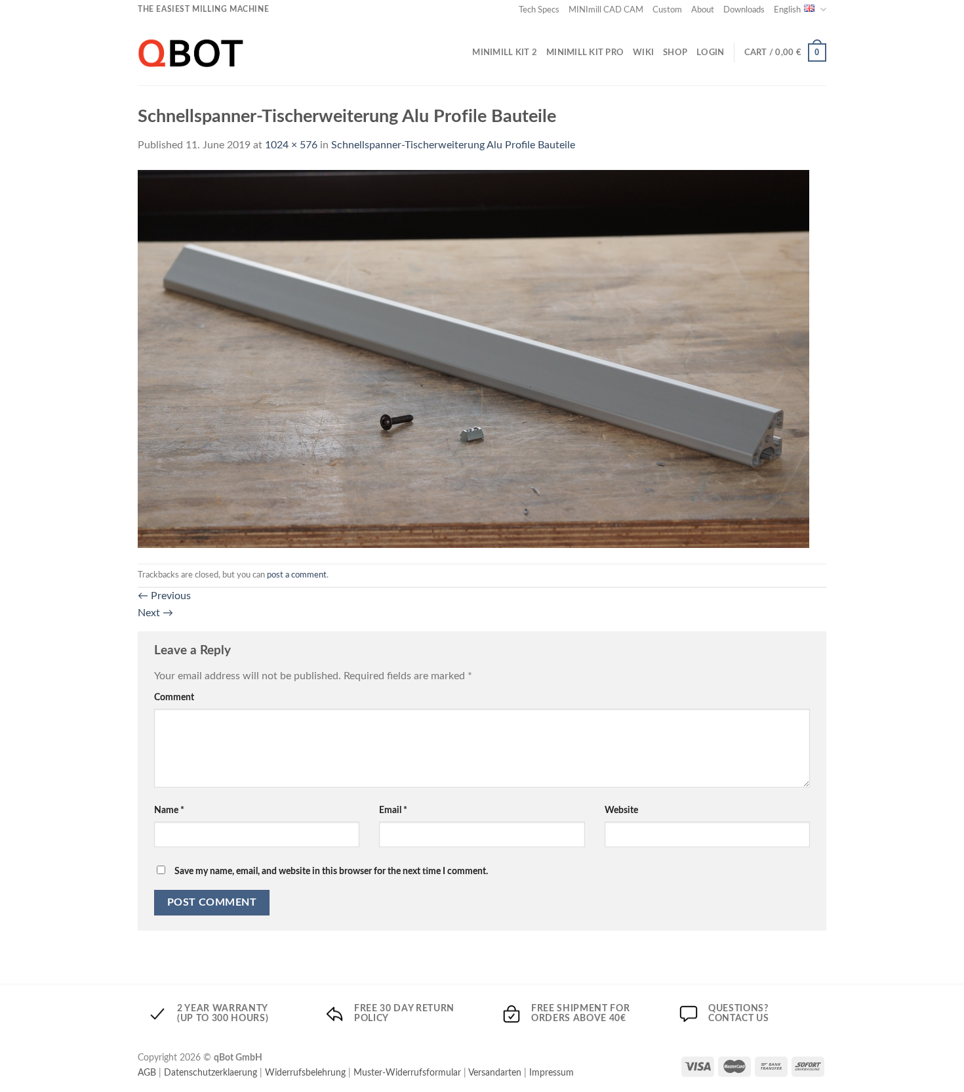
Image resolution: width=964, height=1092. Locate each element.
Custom (667, 10)
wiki (643, 52)
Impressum (551, 1073)
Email (393, 810)
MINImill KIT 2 (504, 52)
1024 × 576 (291, 145)
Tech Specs (539, 10)
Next (155, 613)
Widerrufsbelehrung (305, 1073)
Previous (164, 596)
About (702, 10)
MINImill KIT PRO (585, 52)
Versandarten (494, 1073)
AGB (147, 1073)
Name (169, 810)
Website (621, 810)
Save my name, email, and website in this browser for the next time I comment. (331, 871)
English (787, 10)
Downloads (744, 10)
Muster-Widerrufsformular (407, 1073)
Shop (675, 52)
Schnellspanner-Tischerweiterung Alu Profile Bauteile (453, 145)
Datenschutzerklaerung (210, 1073)
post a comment (297, 575)
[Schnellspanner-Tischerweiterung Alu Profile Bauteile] (473, 358)
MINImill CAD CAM (606, 10)
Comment (174, 697)
